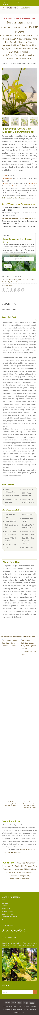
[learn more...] (19, 964)
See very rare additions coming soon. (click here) (19, 218)
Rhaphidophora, (26, 872)
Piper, (9, 872)
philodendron (8, 285)
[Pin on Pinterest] (19, 290)
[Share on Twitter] (11, 290)
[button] (3, 8)
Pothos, (15, 872)
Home (4, 64)
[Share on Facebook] (3, 290)
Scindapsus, (14, 875)
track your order (8, 914)
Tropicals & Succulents (19, 878)
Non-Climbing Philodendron (23, 64)
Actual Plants (13, 280)
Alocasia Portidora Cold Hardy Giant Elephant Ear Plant (10, 803)
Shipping (6, 1006)
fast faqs (5, 903)
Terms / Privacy (17, 1006)
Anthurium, (7, 866)
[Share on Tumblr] (23, 290)
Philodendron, (30, 869)
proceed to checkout (9, 917)
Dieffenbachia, (18, 866)
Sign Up (6, 235)
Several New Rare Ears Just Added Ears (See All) (19, 637)
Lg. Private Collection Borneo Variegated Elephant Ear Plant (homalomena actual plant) (29, 805)
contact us (5, 906)
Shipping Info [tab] (9, 309)
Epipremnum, (8, 869)
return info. (6, 908)
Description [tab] (10, 303)
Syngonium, (25, 875)
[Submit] (35, 992)
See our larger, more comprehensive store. (19, 27)
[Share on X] (7, 290)
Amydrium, (31, 863)
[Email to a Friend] (15, 290)
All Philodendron (30, 280)
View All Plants (30, 1006)
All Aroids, (21, 863)
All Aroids (21, 280)
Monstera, (19, 869)
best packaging (7, 911)
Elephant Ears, (31, 866)
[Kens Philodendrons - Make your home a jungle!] (21, 7)
